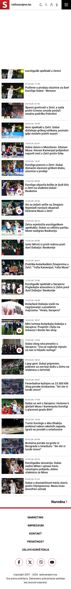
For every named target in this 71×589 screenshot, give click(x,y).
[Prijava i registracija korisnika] (51, 4)
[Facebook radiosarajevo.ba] (19, 562)
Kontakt (35, 533)
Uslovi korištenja (35, 549)
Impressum (36, 525)
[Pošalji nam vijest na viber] (41, 562)
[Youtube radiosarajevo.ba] (52, 562)
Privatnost (35, 541)
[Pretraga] (46, 4)
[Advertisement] (29, 38)
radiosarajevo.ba (48, 574)
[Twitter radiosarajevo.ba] (30, 562)
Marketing (35, 517)
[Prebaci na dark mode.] (40, 4)
